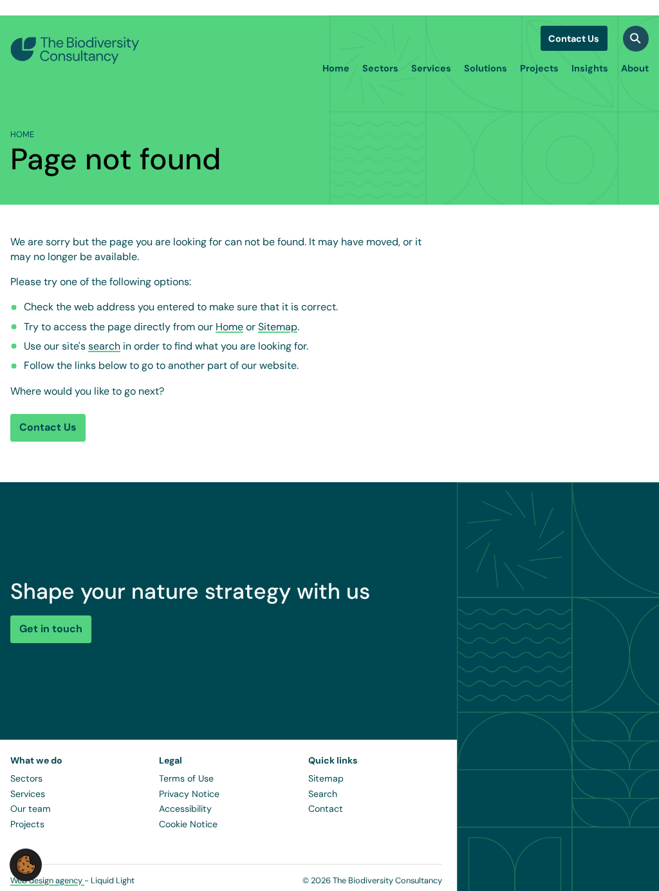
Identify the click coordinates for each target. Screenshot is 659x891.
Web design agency (47, 880)
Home (229, 326)
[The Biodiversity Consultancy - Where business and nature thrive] (75, 50)
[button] (25, 864)
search (104, 346)
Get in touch (50, 628)
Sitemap (277, 326)
